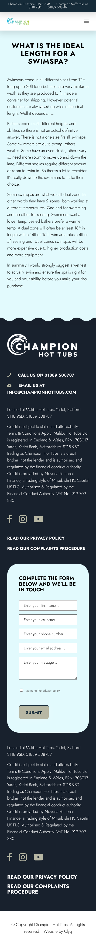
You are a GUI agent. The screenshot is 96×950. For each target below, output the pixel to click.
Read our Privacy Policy (36, 538)
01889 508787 (57, 7)
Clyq (68, 931)
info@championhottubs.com (41, 392)
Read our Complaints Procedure (46, 548)
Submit (34, 713)
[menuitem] (86, 21)
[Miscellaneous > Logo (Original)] (39, 21)
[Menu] (86, 21)
